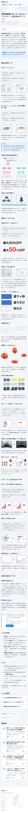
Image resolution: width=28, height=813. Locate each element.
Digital (4, 2)
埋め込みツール (4, 810)
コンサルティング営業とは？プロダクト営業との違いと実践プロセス (15, 769)
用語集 (19, 4)
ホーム (2, 9)
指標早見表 (3, 801)
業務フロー (11, 4)
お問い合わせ (15, 801)
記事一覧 (3, 805)
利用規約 (15, 803)
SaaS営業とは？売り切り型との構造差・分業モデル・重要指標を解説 (15, 756)
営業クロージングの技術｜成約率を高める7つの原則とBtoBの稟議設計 (15, 728)
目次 (4, 29)
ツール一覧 (3, 798)
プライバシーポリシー (17, 805)
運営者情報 (15, 798)
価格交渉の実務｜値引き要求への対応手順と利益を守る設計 (15, 742)
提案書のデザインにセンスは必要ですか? (14, 702)
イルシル (8, 619)
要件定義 (16, 150)
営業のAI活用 (9, 605)
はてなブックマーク (7, 717)
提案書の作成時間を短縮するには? (12, 706)
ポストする (14, 713)
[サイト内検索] (23, 5)
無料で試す (10, 625)
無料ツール (5, 4)
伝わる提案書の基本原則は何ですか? (13, 697)
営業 (3, 21)
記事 (16, 4)
